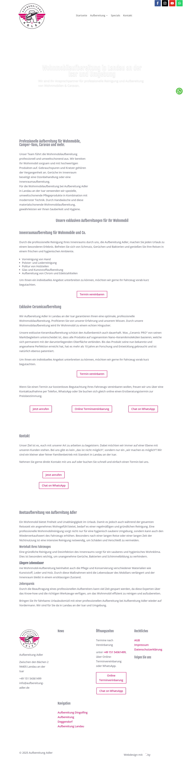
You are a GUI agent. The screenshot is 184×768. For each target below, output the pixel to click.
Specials (115, 15)
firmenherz (158, 755)
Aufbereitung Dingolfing (73, 712)
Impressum (141, 645)
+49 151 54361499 (115, 652)
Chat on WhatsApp (143, 409)
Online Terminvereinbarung (92, 409)
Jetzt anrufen (41, 409)
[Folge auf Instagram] (165, 3)
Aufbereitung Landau (71, 726)
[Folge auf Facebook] (158, 3)
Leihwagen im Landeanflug (66, 684)
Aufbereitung (97, 15)
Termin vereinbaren (92, 294)
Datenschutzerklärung (148, 649)
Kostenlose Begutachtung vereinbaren (92, 93)
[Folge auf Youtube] (172, 3)
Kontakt (127, 15)
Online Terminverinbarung (111, 678)
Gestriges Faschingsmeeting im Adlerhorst (70, 663)
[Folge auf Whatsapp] (179, 3)
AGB (137, 640)
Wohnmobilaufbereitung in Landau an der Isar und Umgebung (92, 71)
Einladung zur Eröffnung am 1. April (72, 641)
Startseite (81, 15)
